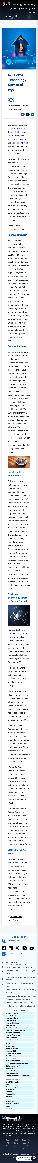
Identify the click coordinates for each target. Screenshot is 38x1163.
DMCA (23, 1149)
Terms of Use (26, 1143)
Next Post (12, 920)
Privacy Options (12, 1143)
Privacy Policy (27, 1140)
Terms (15, 1149)
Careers (8, 1140)
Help (16, 1140)
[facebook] (23, 114)
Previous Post (16, 917)
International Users (25, 1146)
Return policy (10, 1146)
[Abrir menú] (29, 17)
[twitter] (28, 114)
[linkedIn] (32, 114)
